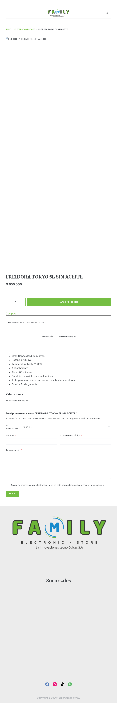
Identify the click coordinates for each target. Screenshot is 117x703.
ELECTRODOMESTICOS (32, 322)
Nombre (11, 435)
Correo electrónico (71, 435)
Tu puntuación (13, 427)
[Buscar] (107, 13)
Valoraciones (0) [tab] (67, 336)
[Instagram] (55, 684)
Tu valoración (14, 450)
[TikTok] (62, 684)
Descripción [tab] (47, 336)
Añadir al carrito (69, 301)
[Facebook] (47, 684)
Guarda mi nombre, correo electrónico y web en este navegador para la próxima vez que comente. (58, 485)
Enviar (12, 493)
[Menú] (10, 13)
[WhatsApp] (70, 684)
